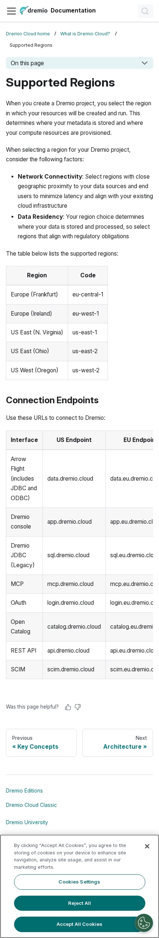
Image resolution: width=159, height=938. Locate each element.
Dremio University (27, 822)
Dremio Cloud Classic (31, 805)
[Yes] (68, 707)
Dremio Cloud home (28, 33)
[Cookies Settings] (144, 923)
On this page (27, 63)
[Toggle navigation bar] (11, 11)
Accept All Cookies (79, 924)
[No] (77, 707)
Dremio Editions (24, 791)
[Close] (147, 846)
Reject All (79, 903)
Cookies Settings (79, 882)
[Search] (145, 11)
